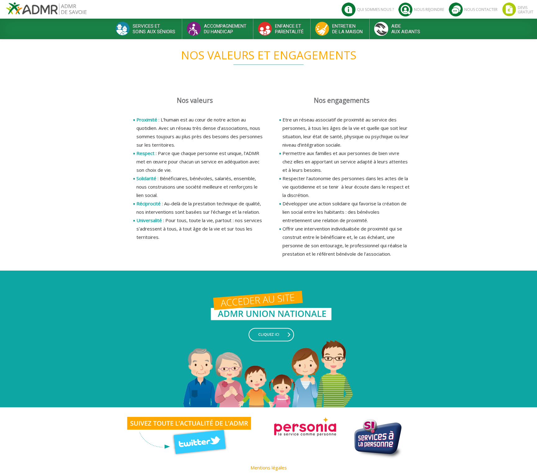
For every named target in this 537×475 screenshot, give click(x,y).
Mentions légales (268, 467)
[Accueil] (31, 10)
